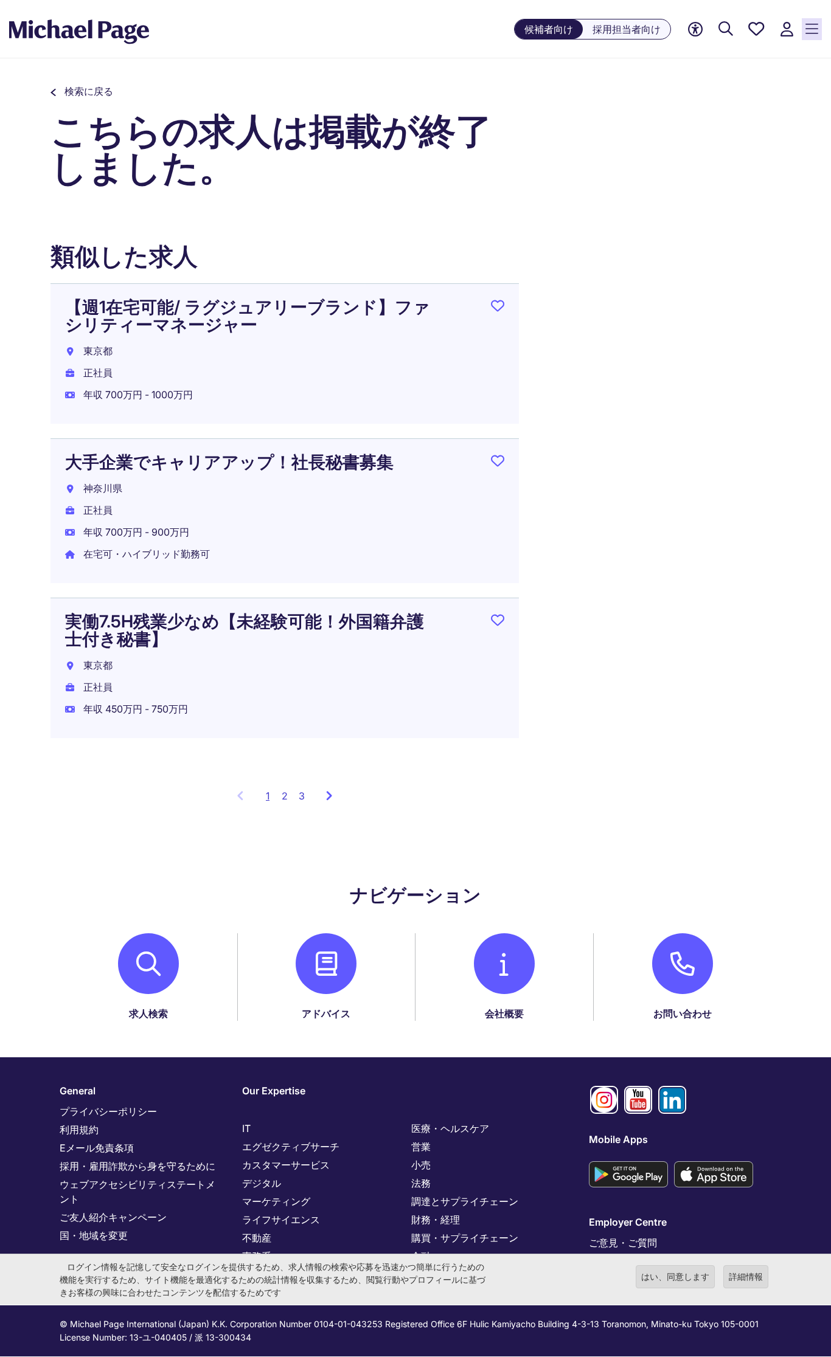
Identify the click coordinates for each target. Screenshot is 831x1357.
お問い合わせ (682, 1013)
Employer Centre (628, 1222)
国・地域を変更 (94, 1235)
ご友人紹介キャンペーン (113, 1217)
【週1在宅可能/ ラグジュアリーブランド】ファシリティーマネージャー (247, 316)
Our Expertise (273, 1091)
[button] (81, 91)
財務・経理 (435, 1220)
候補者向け (548, 29)
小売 (421, 1165)
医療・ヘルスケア (450, 1128)
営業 (421, 1147)
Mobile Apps (618, 1139)
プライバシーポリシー (108, 1111)
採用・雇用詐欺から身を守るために (137, 1166)
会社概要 (504, 1013)
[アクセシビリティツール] (695, 29)
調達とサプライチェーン (464, 1201)
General (78, 1091)
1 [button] (271, 799)
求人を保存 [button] (497, 308)
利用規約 (79, 1130)
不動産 (256, 1238)
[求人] (725, 29)
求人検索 (148, 1013)
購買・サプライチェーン (464, 1238)
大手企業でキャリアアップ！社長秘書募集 (229, 462)
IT (246, 1128)
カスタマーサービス (286, 1165)
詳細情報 (746, 1276)
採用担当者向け (627, 29)
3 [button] (302, 796)
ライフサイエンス (281, 1220)
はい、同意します (675, 1276)
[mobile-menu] (812, 29)
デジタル (261, 1183)
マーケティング (276, 1201)
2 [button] (285, 796)
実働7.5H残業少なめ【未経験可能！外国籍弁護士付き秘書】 (244, 630)
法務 (421, 1183)
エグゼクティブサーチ (290, 1147)
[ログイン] (786, 29)
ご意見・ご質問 (623, 1243)
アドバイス (326, 1013)
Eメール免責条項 (97, 1148)
